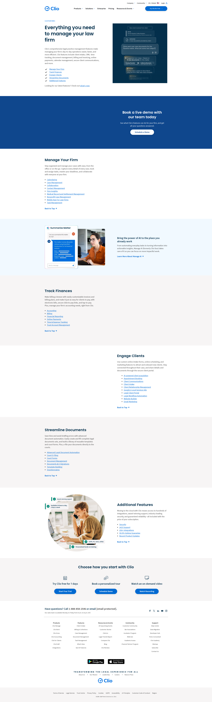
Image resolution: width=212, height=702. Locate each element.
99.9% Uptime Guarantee (129, 533)
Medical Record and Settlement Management (65, 194)
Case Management (54, 182)
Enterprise (101, 8)
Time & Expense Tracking (57, 322)
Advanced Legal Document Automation (63, 452)
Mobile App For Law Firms (57, 199)
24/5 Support (124, 527)
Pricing (111, 8)
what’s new (84, 85)
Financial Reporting (55, 316)
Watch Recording (147, 591)
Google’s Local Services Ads (135, 390)
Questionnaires (53, 469)
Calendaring (52, 179)
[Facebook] (150, 611)
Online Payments (54, 319)
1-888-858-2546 (77, 608)
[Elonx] (154, 611)
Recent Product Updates (129, 536)
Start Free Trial (65, 591)
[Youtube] (162, 611)
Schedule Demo (106, 591)
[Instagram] (166, 611)
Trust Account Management (58, 325)
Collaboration (52, 185)
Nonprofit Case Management (59, 197)
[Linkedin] (158, 611)
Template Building (54, 467)
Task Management (54, 202)
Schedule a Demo (142, 132)
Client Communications (133, 381)
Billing (49, 313)
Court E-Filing (52, 455)
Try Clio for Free (155, 9)
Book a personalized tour (106, 583)
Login (163, 3)
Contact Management (56, 188)
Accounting (51, 310)
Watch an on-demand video (146, 583)
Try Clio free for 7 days (65, 583)
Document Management (57, 461)
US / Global (152, 3)
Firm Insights (52, 191)
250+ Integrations (126, 530)
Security (122, 524)
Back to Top (50, 208)
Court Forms (52, 458)
